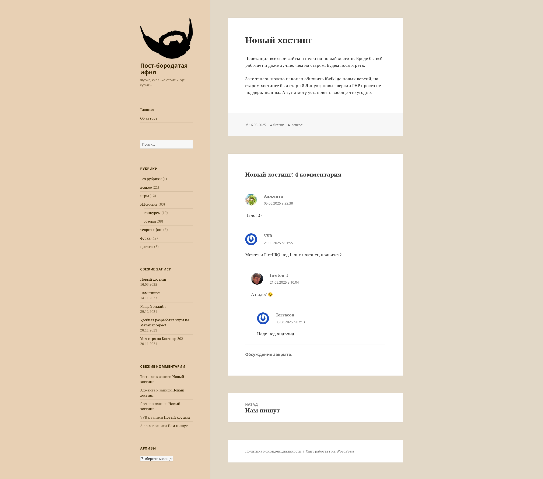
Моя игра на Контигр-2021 (162, 338)
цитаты (146, 246)
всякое (146, 187)
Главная (147, 109)
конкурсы (152, 212)
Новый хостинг (153, 279)
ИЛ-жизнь (149, 204)
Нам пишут (150, 293)
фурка (145, 238)
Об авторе (148, 118)
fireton (278, 125)
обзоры (150, 221)
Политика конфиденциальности (273, 451)
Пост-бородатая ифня (164, 68)
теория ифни (151, 229)
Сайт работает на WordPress (330, 451)
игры (144, 196)
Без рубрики (151, 179)
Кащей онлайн (153, 306)
